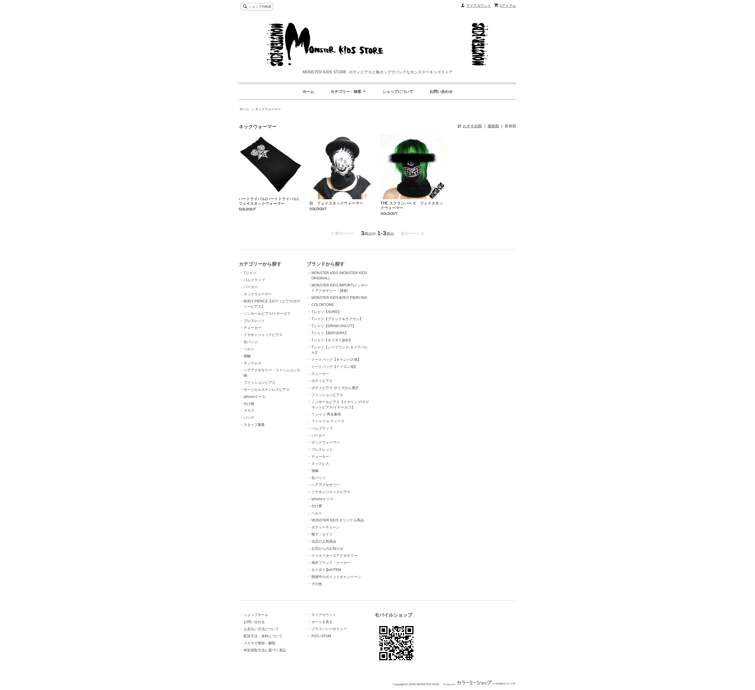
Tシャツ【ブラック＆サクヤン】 (337, 319)
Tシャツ (250, 273)
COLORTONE (322, 305)
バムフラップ (254, 280)
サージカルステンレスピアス (267, 390)
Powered (449, 684)
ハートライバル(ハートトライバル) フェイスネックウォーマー (270, 201)
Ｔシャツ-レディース (327, 421)
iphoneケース (254, 397)
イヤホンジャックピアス (263, 335)
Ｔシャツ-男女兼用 (326, 414)
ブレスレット (254, 321)
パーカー (251, 287)
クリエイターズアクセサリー (334, 556)
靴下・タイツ (322, 534)
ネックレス (252, 363)
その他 (316, 584)
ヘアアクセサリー (325, 485)
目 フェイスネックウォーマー (336, 203)
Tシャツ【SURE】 (326, 312)
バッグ (249, 418)
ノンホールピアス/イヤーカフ (267, 314)
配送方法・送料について (263, 636)
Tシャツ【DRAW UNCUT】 (333, 326)
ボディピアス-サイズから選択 (335, 388)
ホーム (308, 91)
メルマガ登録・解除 (259, 643)
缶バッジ (251, 342)
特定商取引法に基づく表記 (265, 650)
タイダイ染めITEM (326, 570)
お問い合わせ (441, 91)
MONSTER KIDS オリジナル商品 (337, 520)
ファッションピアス (259, 383)
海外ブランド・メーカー (330, 563)
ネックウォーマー (268, 109)
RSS (315, 636)
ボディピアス (322, 381)
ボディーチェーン (325, 527)
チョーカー (252, 328)
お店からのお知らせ (327, 548)
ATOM (326, 636)
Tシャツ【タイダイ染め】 (331, 340)
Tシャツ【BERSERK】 (329, 333)
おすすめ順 (472, 126)
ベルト (249, 349)
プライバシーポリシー (329, 629)
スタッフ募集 (254, 425)
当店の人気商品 (323, 541)
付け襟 (249, 404)
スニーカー (320, 374)
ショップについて (398, 91)
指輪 (247, 356)
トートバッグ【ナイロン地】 (334, 367)
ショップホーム (256, 615)
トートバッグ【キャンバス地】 (336, 360)
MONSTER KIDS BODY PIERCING (339, 298)
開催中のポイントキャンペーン (336, 577)
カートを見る (322, 622)
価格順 (493, 126)
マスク (249, 411)
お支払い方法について (261, 629)
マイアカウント (478, 6)
